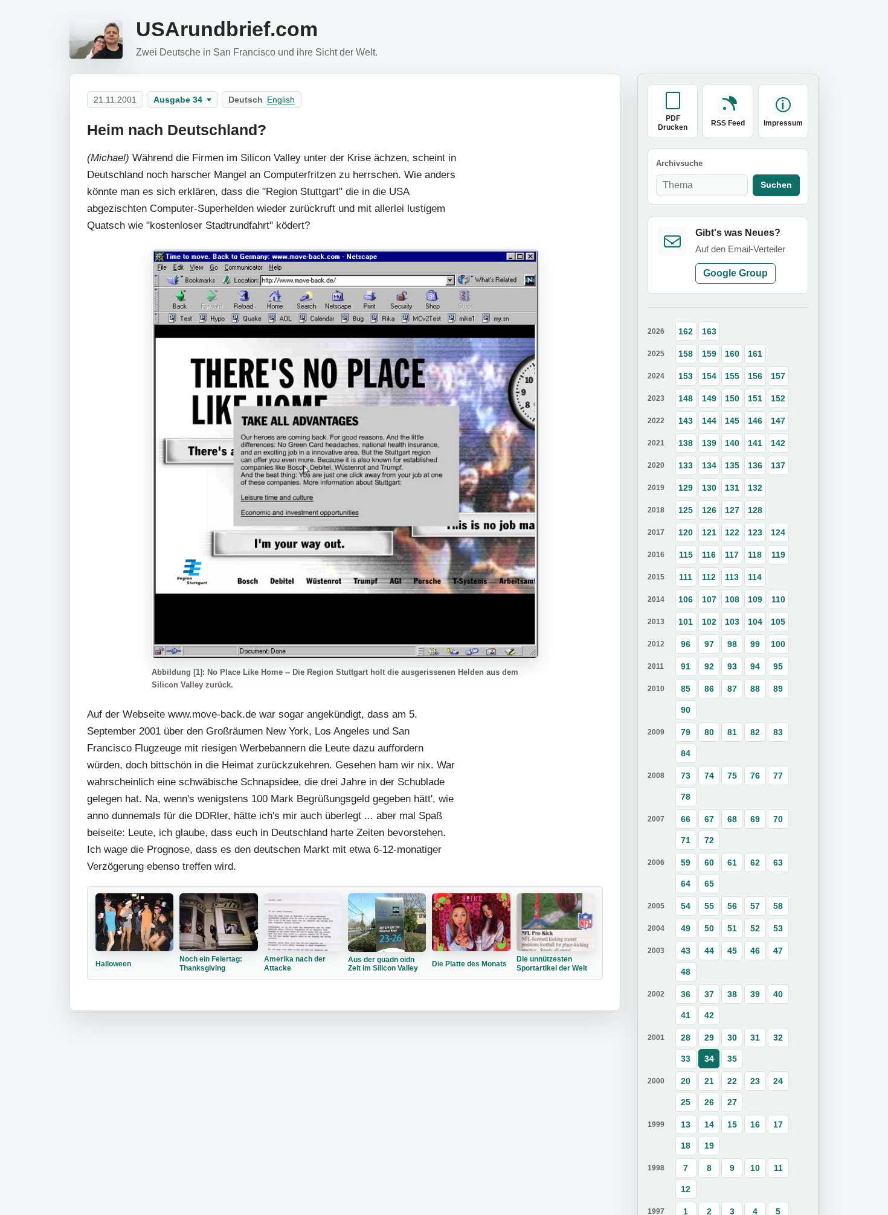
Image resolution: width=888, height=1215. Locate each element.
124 (778, 532)
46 (755, 950)
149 (709, 398)
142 (778, 442)
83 (778, 731)
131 (732, 487)
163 (709, 331)
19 (709, 1145)
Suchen (776, 185)
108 (732, 599)
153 (685, 375)
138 (685, 442)
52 (755, 928)
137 (778, 465)
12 (685, 1188)
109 (755, 599)
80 (709, 731)
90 (685, 709)
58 (778, 905)
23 (755, 1080)
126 (709, 509)
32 (778, 1037)
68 (732, 818)
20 (685, 1080)
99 (755, 643)
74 (709, 775)
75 (732, 775)
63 (778, 862)
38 (732, 993)
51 (732, 928)
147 (778, 420)
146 (755, 420)
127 (732, 509)
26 (709, 1101)
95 (778, 666)
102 (709, 621)
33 (685, 1058)
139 (709, 442)
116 (709, 554)
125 (685, 509)
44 (709, 950)
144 (709, 420)
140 (732, 442)
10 (755, 1167)
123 (755, 532)
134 (709, 465)
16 (755, 1124)
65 (709, 883)
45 (732, 950)
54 (685, 905)
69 (755, 818)
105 (778, 621)
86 (709, 688)
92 (709, 666)
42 (709, 1014)
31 (755, 1037)
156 (755, 375)
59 (685, 862)
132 (755, 487)
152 (778, 398)
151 (755, 398)
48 (685, 971)
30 (732, 1037)
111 (685, 576)
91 (685, 666)
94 (755, 666)
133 (685, 465)
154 (709, 375)
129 (685, 487)
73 (685, 775)
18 (685, 1145)
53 (778, 928)
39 (755, 993)
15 (732, 1124)
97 (709, 643)
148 (685, 398)
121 (709, 532)
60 (709, 862)
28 (685, 1037)
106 (685, 599)
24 (778, 1080)
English (281, 99)
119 (778, 554)
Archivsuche (679, 163)
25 (685, 1101)
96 (685, 643)
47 (778, 950)
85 (685, 688)
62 (755, 862)
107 (709, 599)
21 (709, 1080)
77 (778, 775)
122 (732, 532)
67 (709, 818)
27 (732, 1101)
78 (685, 796)
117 (732, 554)
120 (685, 532)
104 (755, 621)
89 (778, 688)
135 (732, 465)
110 (778, 599)
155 (732, 375)
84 (685, 752)
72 (709, 839)
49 (685, 928)
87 (732, 688)
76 (755, 775)
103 (732, 621)
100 (778, 643)
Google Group (735, 272)
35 (732, 1058)
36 (685, 993)
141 (755, 442)
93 (732, 666)
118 (755, 554)
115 (686, 554)
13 (685, 1124)
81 (732, 731)
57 (755, 905)
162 (685, 331)
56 (732, 905)
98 (732, 643)
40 (778, 993)
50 (709, 928)
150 (732, 398)
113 (732, 576)
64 (685, 883)
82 (755, 731)
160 (732, 353)
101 (685, 621)
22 (732, 1080)
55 (709, 905)
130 (709, 487)
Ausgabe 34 (177, 99)
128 (755, 509)
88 (755, 688)
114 (755, 576)
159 (709, 353)
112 (709, 576)
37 (709, 993)
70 (778, 818)
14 (709, 1124)
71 (685, 839)
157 (778, 375)
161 (755, 353)
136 (755, 465)
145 (732, 420)
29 (709, 1037)
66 (685, 818)
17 (778, 1124)
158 (685, 353)
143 (685, 420)
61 (732, 862)
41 (685, 1014)
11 (778, 1167)
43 (685, 950)
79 (685, 731)
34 (709, 1058)
